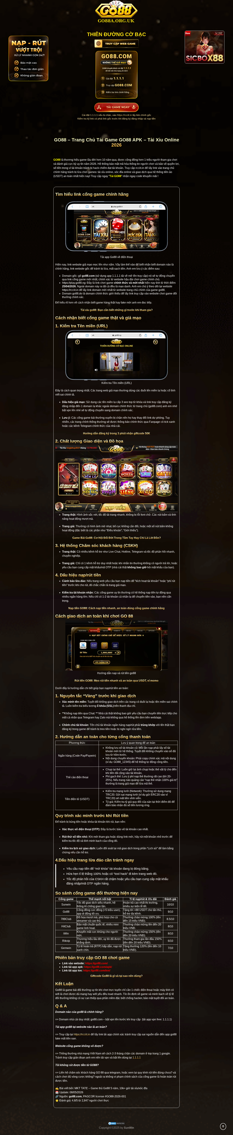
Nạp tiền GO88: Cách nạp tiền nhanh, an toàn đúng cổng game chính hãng (116, 608)
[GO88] (116, 13)
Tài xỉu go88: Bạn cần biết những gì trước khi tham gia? (117, 310)
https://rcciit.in (124, 115)
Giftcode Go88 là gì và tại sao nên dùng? (116, 975)
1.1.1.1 (116, 275)
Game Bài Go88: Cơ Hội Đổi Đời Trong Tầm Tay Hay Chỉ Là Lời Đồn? (116, 537)
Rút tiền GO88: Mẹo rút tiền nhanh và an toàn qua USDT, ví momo (116, 680)
